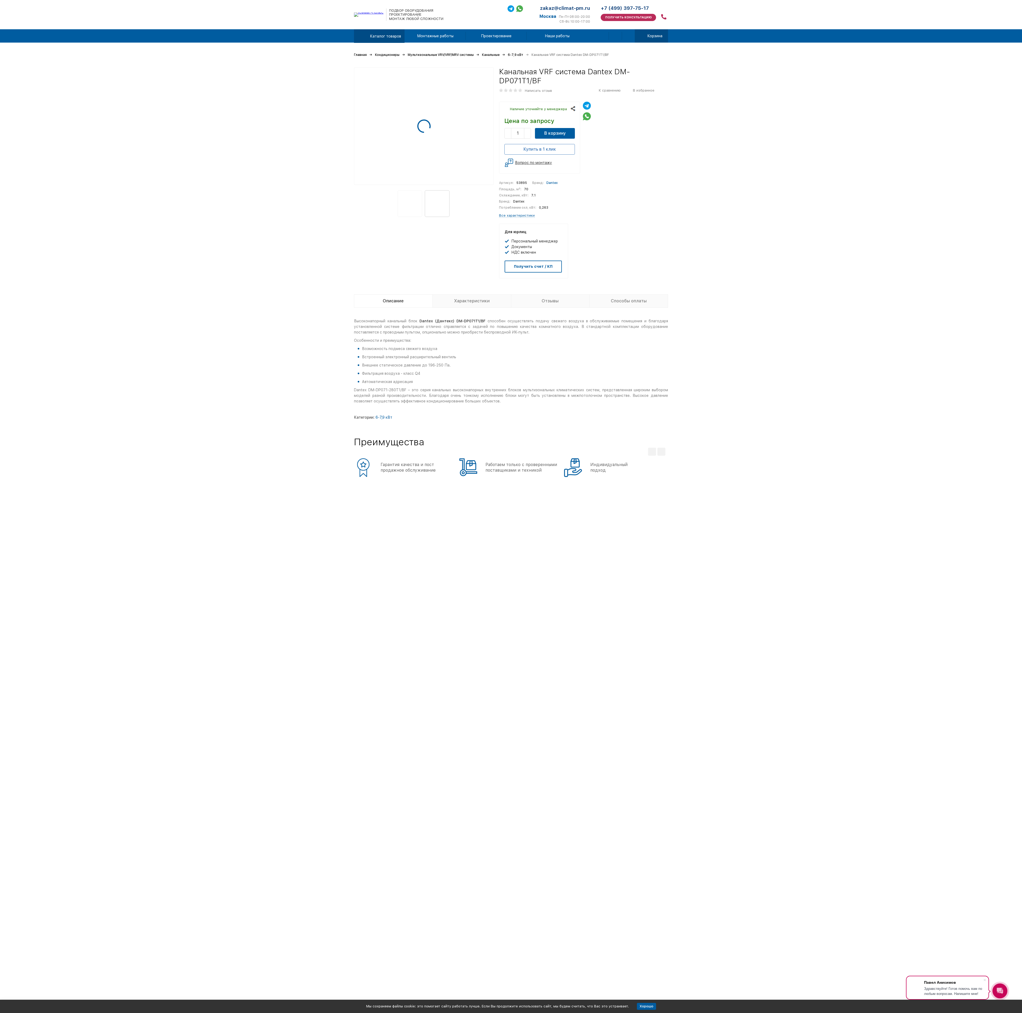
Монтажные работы (435, 36)
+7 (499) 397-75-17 (625, 8)
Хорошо (646, 1006)
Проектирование (496, 36)
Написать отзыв (538, 91)
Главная (360, 55)
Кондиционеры (387, 55)
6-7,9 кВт (515, 55)
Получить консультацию (628, 17)
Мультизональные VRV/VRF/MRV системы (441, 55)
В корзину (555, 133)
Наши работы (557, 36)
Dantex (552, 183)
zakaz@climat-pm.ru (565, 8)
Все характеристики (517, 215)
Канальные (491, 55)
